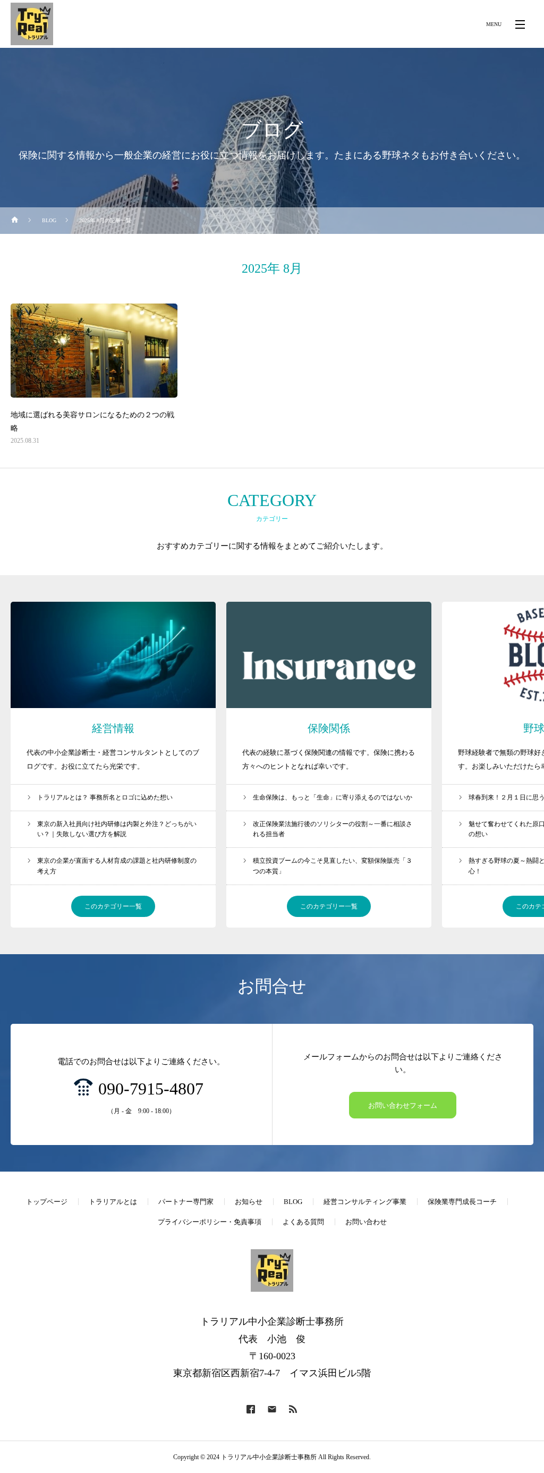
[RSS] (293, 1408)
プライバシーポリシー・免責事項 (209, 1222)
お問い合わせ (366, 1222)
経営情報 (113, 728)
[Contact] (272, 1408)
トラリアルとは (113, 1202)
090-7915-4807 (150, 1088)
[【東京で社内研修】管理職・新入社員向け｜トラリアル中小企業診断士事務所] (32, 24)
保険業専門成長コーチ (462, 1202)
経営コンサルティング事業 (365, 1202)
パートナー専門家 (186, 1202)
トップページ (46, 1202)
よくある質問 (303, 1222)
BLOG (293, 1202)
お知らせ (248, 1202)
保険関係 (329, 728)
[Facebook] (250, 1408)
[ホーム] (15, 220)
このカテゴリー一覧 (113, 906)
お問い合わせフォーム (402, 1105)
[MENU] (520, 24)
